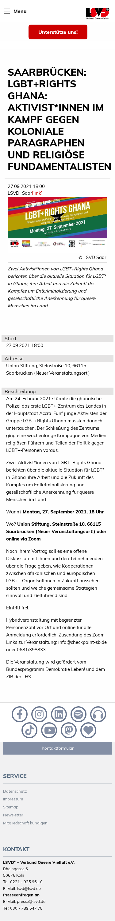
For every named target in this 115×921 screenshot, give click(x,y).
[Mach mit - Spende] (87, 730)
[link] (37, 193)
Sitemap (10, 806)
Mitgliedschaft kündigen (25, 822)
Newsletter (13, 814)
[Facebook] (19, 714)
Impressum (13, 798)
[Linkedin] (58, 714)
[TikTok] (29, 730)
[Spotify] (78, 714)
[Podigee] (97, 714)
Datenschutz (15, 791)
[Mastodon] (68, 730)
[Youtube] (48, 730)
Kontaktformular (58, 748)
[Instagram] (38, 714)
